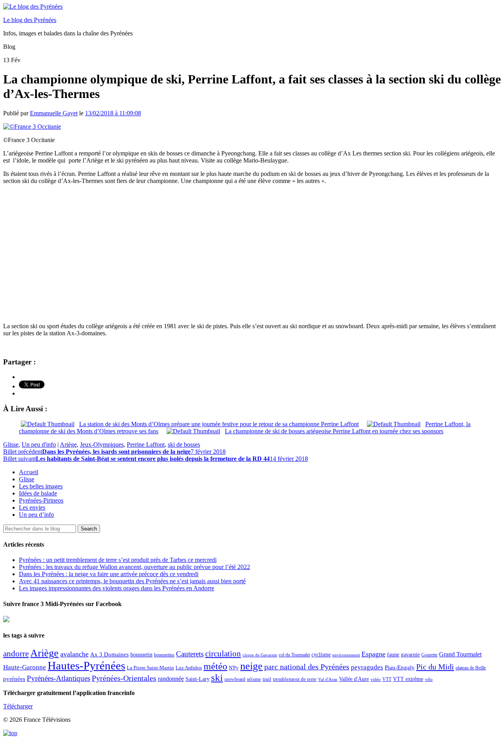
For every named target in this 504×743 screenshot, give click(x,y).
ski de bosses (184, 444)
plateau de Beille (471, 668)
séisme (254, 679)
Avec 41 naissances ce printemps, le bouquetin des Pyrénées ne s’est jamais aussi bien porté (132, 581)
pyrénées (14, 678)
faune (393, 655)
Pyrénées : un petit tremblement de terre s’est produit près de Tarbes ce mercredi (118, 559)
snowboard (234, 679)
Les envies (32, 507)
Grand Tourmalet (460, 654)
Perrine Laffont (146, 444)
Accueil (28, 472)
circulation (223, 653)
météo (215, 666)
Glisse (11, 444)
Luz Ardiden (189, 668)
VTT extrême (408, 679)
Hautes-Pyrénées (86, 665)
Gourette (429, 655)
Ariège (68, 444)
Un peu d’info (36, 514)
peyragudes (367, 667)
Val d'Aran (327, 679)
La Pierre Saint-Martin (150, 668)
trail (267, 679)
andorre (16, 653)
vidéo (376, 679)
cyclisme (321, 655)
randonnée (171, 678)
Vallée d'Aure (354, 679)
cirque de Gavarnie (260, 655)
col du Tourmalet (294, 655)
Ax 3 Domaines (109, 654)
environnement (346, 654)
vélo (429, 679)
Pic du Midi (435, 666)
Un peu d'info (39, 444)
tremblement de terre (295, 679)
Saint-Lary (197, 679)
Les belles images (41, 486)
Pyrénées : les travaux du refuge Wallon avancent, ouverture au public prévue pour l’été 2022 (134, 567)
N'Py (234, 668)
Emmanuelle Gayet (54, 113)
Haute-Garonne (24, 667)
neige (251, 666)
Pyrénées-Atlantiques (58, 678)
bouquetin (141, 655)
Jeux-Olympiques (102, 444)
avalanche (74, 654)
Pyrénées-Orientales (124, 678)
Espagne (373, 654)
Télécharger (18, 706)
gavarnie (410, 655)
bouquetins (164, 654)
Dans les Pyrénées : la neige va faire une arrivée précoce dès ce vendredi (108, 574)
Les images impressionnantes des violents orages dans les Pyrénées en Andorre (116, 588)
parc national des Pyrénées (306, 667)
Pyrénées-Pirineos (41, 500)
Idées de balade (38, 493)
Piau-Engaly (400, 667)
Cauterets (190, 654)
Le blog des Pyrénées (29, 20)
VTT (386, 679)
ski (217, 677)
